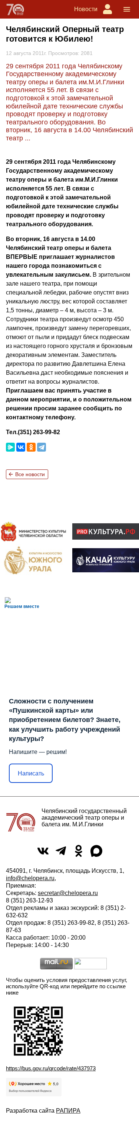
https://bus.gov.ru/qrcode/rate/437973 (51, 1068)
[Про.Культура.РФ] (105, 531)
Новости (85, 9)
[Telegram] (41, 447)
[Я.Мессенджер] (10, 447)
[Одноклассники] (31, 447)
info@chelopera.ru (30, 878)
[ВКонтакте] (20, 447)
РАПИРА (68, 1110)
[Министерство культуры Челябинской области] (33, 532)
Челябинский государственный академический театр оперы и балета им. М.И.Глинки (84, 817)
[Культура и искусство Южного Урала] (33, 560)
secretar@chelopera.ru (68, 893)
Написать (31, 773)
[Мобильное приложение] (105, 560)
